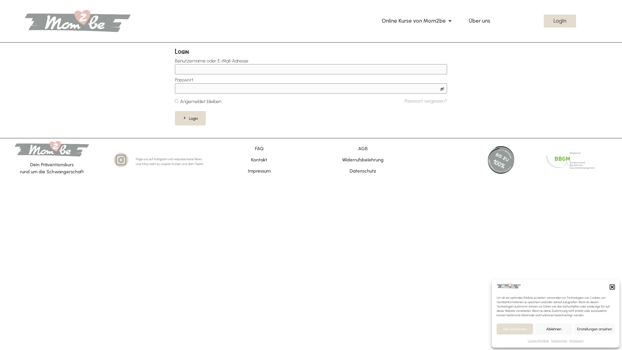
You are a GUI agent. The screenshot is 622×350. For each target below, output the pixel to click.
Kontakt (259, 160)
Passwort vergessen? (426, 101)
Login (193, 118)
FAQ (259, 148)
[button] (612, 287)
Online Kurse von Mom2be (414, 21)
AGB (363, 148)
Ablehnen (553, 329)
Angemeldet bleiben (200, 101)
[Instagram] (121, 160)
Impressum (577, 340)
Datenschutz (559, 340)
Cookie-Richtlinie (538, 340)
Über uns (479, 21)
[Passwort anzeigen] (442, 89)
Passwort (184, 80)
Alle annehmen (515, 329)
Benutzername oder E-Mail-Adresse (211, 61)
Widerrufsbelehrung (363, 160)
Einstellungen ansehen (594, 329)
